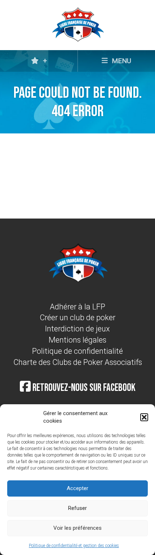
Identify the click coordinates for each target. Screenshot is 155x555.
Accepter (77, 488)
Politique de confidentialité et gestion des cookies (74, 545)
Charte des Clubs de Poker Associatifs (77, 362)
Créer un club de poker (77, 317)
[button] (144, 417)
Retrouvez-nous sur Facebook (83, 388)
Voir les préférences (77, 528)
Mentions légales (77, 339)
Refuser (77, 508)
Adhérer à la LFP (77, 306)
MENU (120, 61)
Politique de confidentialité (77, 351)
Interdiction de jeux (77, 328)
